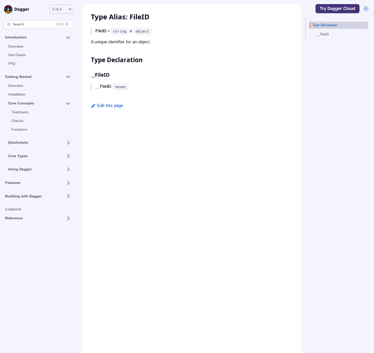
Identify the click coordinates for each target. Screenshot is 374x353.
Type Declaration (324, 25)
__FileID (323, 34)
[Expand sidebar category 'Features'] (68, 183)
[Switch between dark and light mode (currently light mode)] (366, 8)
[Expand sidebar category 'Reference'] (68, 218)
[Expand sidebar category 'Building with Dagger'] (68, 196)
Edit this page (110, 105)
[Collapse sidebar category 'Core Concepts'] (68, 103)
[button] (38, 37)
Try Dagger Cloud (337, 8)
